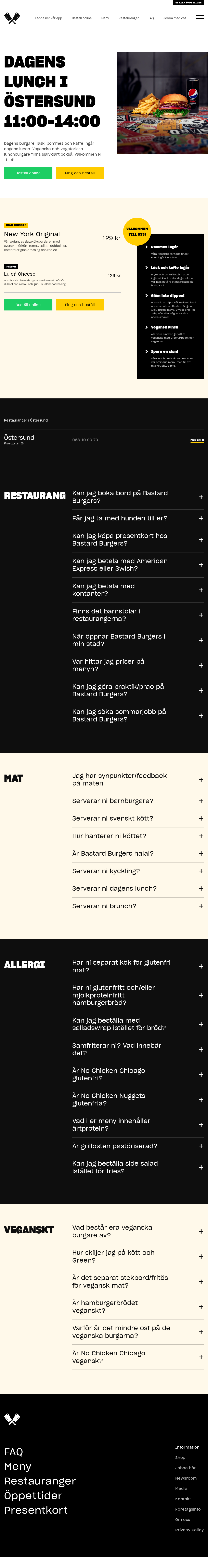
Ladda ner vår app (48, 18)
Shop (180, 1457)
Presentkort (36, 1510)
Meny (105, 18)
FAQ (151, 18)
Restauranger (129, 18)
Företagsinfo (188, 1509)
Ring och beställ (80, 173)
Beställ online (82, 18)
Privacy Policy (189, 1530)
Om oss (182, 1519)
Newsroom (186, 1478)
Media (181, 1488)
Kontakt (183, 1499)
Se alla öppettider (189, 2)
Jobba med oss (175, 18)
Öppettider (33, 1495)
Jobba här (185, 1468)
